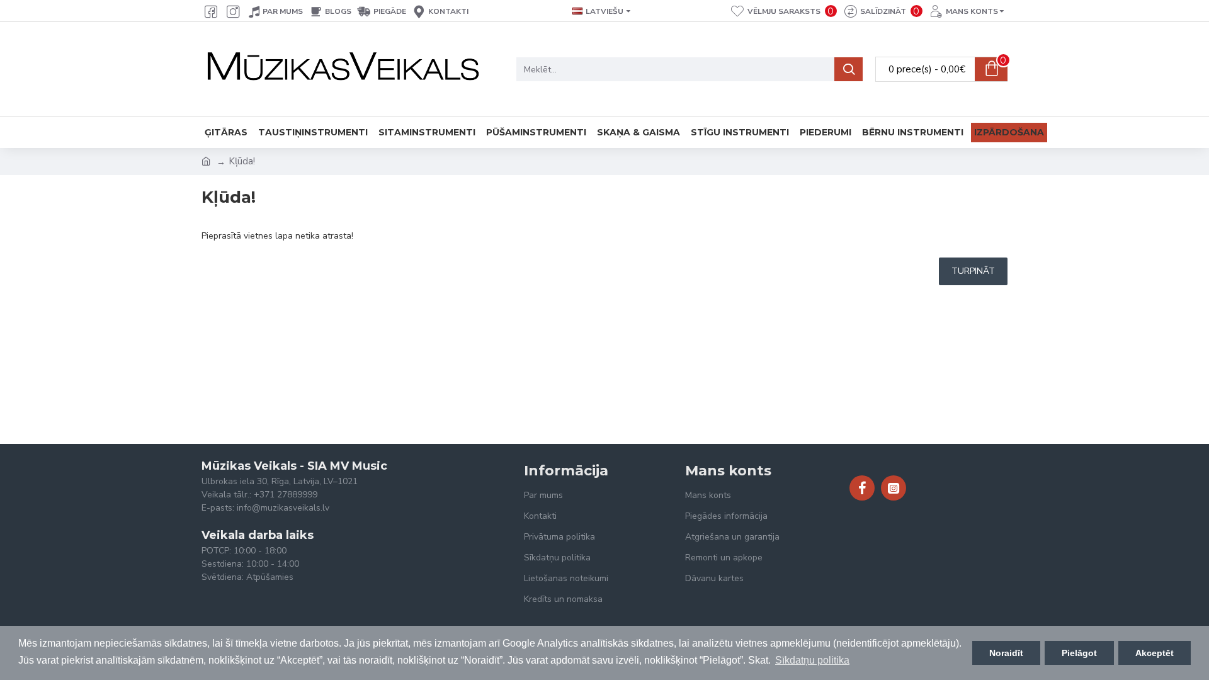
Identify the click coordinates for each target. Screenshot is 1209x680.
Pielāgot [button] (1079, 653)
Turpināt (973, 271)
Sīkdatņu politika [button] (812, 660)
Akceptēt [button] (1154, 653)
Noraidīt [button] (1006, 653)
